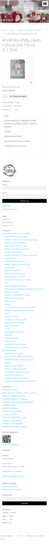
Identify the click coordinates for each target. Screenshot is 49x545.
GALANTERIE (9, 267)
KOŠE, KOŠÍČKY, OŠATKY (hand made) (19, 357)
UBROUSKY (9, 335)
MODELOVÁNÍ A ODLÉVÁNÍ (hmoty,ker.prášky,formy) (24, 289)
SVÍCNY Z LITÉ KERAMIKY (14, 366)
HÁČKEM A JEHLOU (9, 390)
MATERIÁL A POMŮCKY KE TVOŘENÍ (29, 30)
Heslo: (4, 192)
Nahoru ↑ (3, 539)
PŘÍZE (7, 313)
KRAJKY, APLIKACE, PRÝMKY (15, 277)
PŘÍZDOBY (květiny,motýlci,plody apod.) (19, 310)
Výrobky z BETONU (9, 414)
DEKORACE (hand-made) (14, 353)
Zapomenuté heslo (9, 209)
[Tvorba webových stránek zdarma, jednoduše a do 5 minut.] (14, 536)
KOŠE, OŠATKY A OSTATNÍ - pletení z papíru (19, 393)
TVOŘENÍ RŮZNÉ (8, 405)
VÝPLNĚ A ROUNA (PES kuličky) (16, 347)
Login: (4, 184)
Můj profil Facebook (10, 486)
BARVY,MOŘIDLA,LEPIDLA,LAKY (16, 237)
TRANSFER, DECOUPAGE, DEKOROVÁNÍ (17, 402)
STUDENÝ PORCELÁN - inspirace (14, 399)
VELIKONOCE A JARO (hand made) (17, 372)
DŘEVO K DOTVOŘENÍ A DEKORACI (18, 249)
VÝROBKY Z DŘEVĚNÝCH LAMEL (16, 378)
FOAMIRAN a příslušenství (14, 261)
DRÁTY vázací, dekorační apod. (16, 246)
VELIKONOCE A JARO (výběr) (15, 344)
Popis (6, 116)
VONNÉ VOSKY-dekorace (14, 375)
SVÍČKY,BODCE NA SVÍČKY (14, 332)
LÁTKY (7, 283)
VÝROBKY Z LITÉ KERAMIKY (12, 423)
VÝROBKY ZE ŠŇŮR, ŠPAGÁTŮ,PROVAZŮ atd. (21, 381)
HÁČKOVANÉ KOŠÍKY (12, 270)
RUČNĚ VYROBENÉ (9, 350)
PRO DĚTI (8, 363)
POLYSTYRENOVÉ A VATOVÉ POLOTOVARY (20, 307)
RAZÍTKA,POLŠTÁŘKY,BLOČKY (15, 320)
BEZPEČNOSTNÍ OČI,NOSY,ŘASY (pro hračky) (21, 240)
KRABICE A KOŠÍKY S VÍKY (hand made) (19, 360)
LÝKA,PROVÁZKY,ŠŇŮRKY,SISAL (16, 286)
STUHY (7, 329)
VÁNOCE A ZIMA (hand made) (16, 369)
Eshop (11, 30)
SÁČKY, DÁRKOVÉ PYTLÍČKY (15, 323)
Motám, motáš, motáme (11, 489)
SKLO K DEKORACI (11, 326)
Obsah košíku (7, 225)
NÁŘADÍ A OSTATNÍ (12, 292)
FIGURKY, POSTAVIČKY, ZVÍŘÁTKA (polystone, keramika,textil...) (21, 256)
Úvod (4, 30)
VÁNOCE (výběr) (10, 341)
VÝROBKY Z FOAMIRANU (12, 420)
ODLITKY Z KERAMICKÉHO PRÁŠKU (18, 295)
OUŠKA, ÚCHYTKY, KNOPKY (15, 298)
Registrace (6, 206)
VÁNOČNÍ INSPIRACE (10, 408)
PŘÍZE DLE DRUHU (11, 317)
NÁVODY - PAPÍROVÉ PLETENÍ (13, 396)
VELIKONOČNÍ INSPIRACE (12, 411)
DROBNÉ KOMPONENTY (14, 252)
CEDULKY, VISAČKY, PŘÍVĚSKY (15, 243)
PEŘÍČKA (8, 304)
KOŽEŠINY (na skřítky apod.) (15, 273)
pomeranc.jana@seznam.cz (13, 476)
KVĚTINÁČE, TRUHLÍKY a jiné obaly (17, 280)
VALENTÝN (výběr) (11, 338)
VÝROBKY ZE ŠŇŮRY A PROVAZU (15, 427)
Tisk (20, 536)
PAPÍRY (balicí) (10, 301)
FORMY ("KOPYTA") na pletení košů (18, 264)
